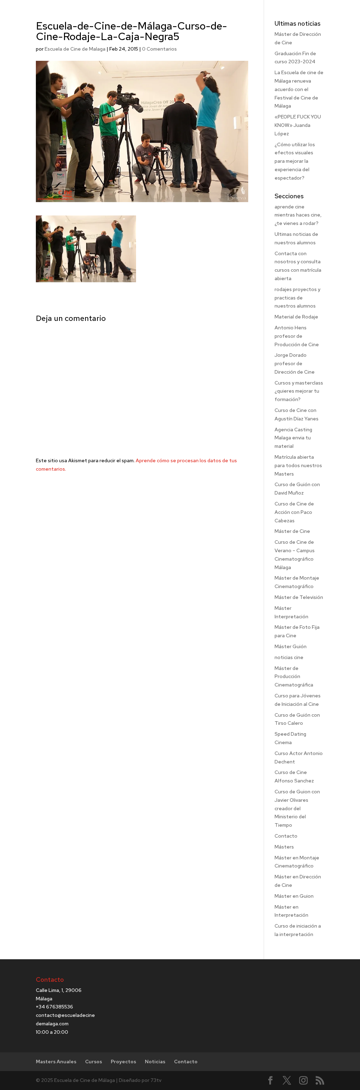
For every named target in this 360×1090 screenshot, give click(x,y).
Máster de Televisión (299, 597)
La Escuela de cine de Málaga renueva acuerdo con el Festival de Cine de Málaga (299, 89)
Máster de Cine (292, 531)
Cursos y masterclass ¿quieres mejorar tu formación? (299, 391)
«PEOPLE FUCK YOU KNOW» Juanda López (298, 125)
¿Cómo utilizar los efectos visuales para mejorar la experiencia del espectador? (295, 161)
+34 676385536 (54, 1007)
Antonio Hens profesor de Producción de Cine (297, 336)
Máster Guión (291, 646)
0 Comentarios (159, 49)
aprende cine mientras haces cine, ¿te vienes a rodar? (298, 215)
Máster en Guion (294, 896)
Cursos (93, 1061)
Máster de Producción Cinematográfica (294, 676)
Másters (284, 847)
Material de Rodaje (296, 317)
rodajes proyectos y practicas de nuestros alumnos (297, 297)
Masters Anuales (56, 1061)
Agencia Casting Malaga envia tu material (293, 438)
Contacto (286, 836)
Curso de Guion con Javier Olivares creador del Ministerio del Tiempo (297, 808)
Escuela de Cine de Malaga (75, 49)
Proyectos (123, 1061)
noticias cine (289, 657)
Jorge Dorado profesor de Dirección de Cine (295, 363)
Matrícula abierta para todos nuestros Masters (298, 465)
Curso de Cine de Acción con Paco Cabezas (294, 512)
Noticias (155, 1061)
